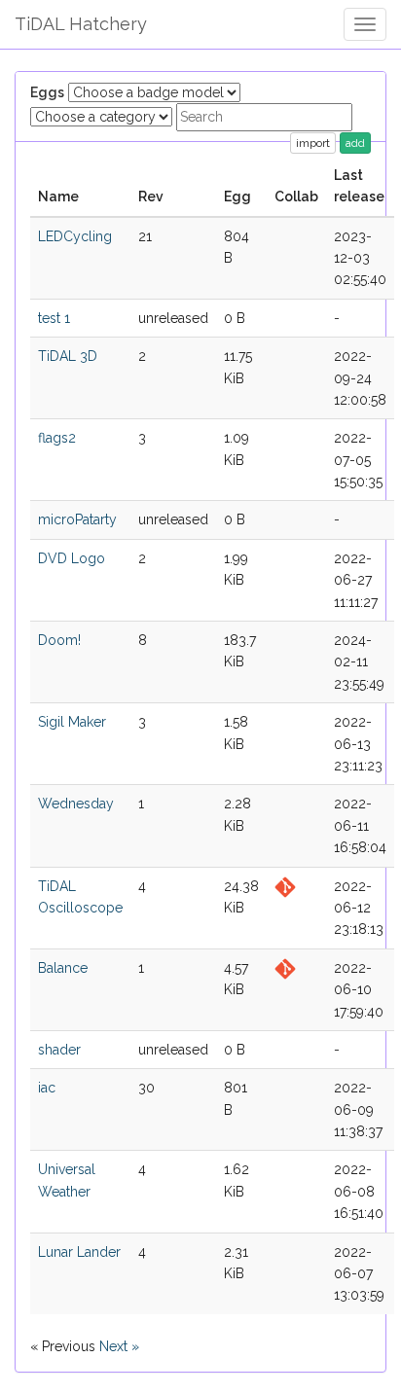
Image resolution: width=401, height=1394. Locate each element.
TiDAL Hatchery (81, 24)
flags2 (57, 438)
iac (46, 1087)
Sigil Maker (72, 722)
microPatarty (77, 519)
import (313, 143)
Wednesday (76, 803)
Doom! (59, 640)
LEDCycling (75, 236)
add (355, 143)
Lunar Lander (79, 1252)
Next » (119, 1346)
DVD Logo (71, 558)
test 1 (54, 318)
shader (59, 1049)
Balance (63, 968)
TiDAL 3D (67, 356)
